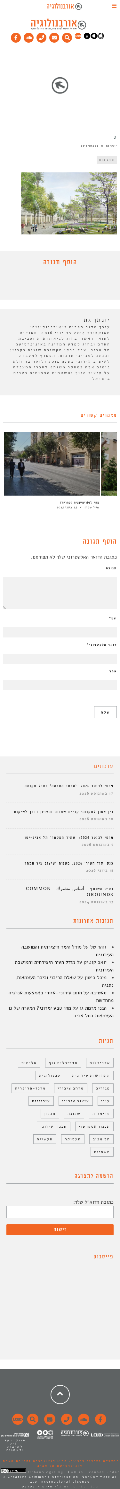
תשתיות (102, 1151)
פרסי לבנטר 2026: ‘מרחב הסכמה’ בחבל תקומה (69, 786)
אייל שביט (91, 507)
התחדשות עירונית (91, 1075)
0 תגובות (107, 159)
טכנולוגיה (49, 1075)
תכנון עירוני (53, 1126)
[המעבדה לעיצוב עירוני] (78, 37)
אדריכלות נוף (63, 1062)
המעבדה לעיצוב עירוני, (93, 1461)
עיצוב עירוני (75, 1100)
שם (113, 618)
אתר (113, 671)
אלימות (29, 1062)
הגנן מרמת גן (93, 1008)
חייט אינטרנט (37, 1486)
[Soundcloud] (28, 36)
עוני (105, 1100)
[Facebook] (16, 36)
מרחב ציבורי (71, 1088)
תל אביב (101, 1139)
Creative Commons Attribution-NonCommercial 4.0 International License (62, 1479)
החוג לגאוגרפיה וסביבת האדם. (34, 1461)
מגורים (103, 1088)
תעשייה (45, 1139)
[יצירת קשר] (41, 36)
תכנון (50, 1113)
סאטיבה (99, 992)
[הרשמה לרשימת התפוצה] (54, 36)
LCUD (71, 1472)
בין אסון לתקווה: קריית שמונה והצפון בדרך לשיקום (64, 812)
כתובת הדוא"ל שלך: (93, 1202)
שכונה (74, 1113)
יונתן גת (111, 146)
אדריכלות (100, 1062)
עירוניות (41, 1100)
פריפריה (101, 1113)
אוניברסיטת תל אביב (60, 1466)
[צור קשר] (65, 1423)
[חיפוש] (67, 36)
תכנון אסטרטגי (94, 1126)
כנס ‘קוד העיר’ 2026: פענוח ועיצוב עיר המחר (69, 863)
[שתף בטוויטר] (55, 284)
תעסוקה (73, 1139)
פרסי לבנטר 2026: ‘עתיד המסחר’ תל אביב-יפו (69, 837)
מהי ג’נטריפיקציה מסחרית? (79, 502)
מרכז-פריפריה (30, 1088)
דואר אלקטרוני (102, 645)
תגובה (111, 568)
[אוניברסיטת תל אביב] (94, 37)
